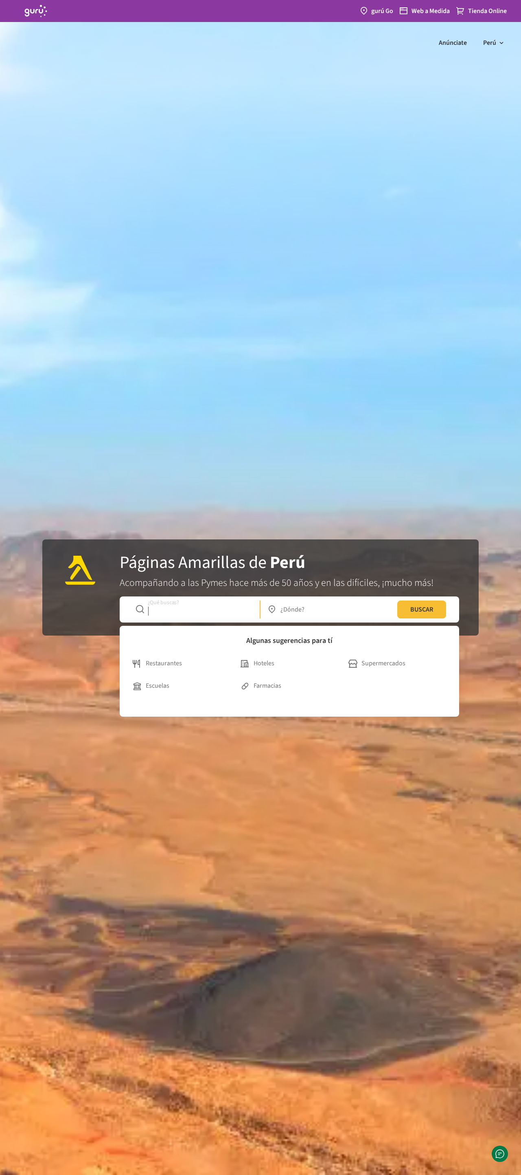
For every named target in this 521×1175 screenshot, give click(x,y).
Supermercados (383, 663)
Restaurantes (164, 663)
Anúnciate (453, 42)
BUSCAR (421, 609)
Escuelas (157, 685)
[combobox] (193, 609)
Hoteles (264, 663)
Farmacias (267, 685)
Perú (489, 42)
